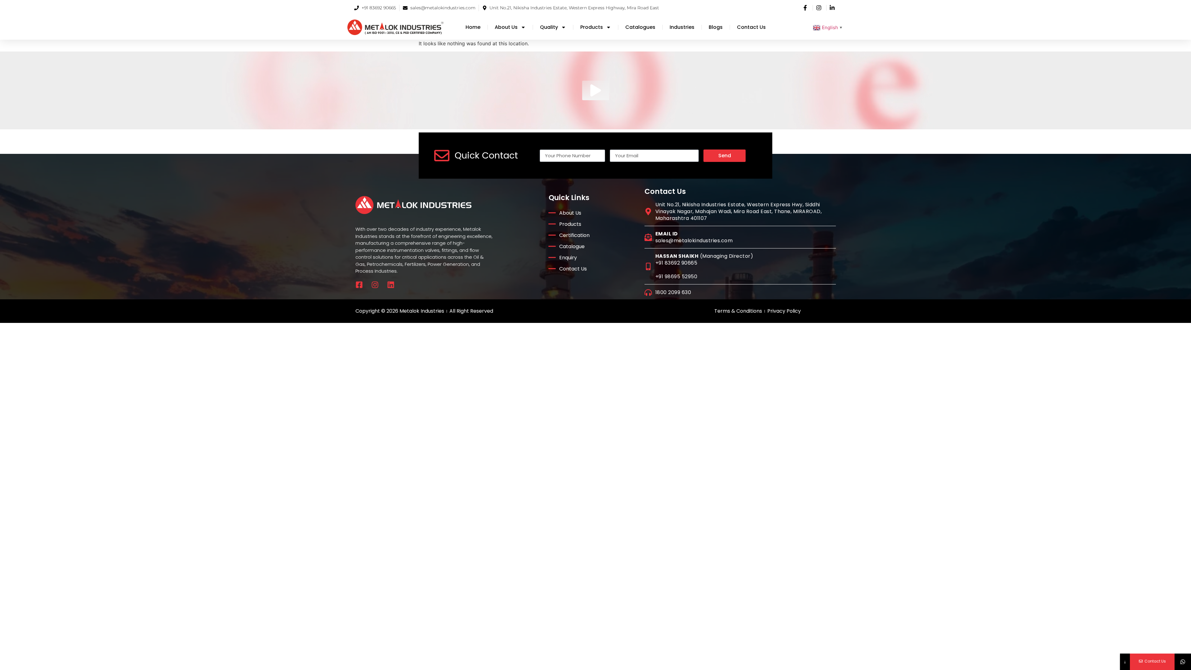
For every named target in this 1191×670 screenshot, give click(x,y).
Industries (682, 27)
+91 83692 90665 (676, 263)
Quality (549, 27)
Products (591, 27)
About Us (506, 27)
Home (473, 27)
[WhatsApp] (1183, 662)
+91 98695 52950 (676, 276)
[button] (595, 90)
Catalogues (640, 27)
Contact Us (751, 27)
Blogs (716, 27)
